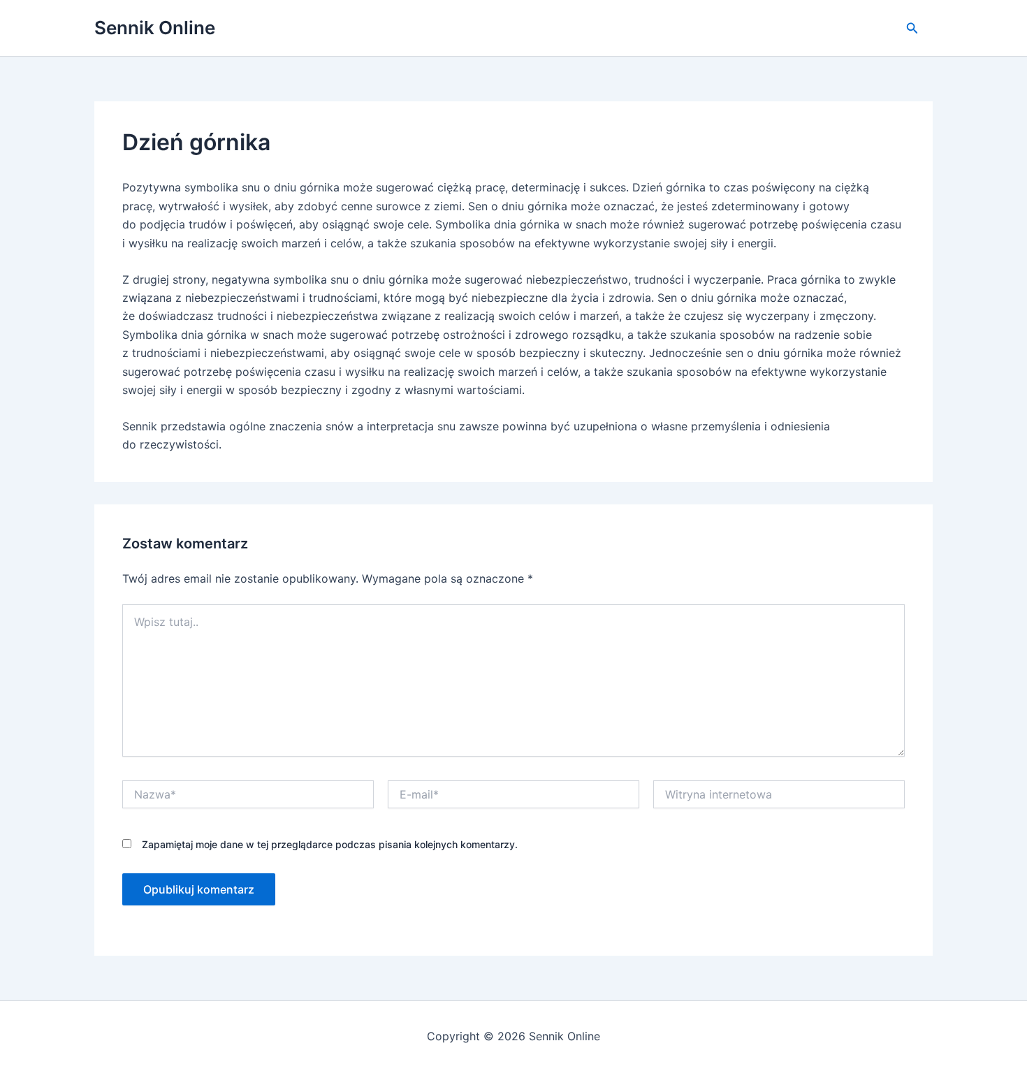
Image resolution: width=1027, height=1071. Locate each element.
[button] (912, 28)
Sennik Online (154, 27)
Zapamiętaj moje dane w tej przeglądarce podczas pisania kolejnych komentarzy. (330, 844)
